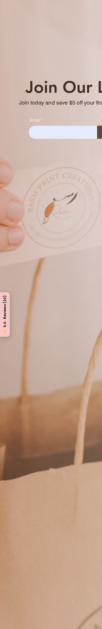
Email (35, 120)
